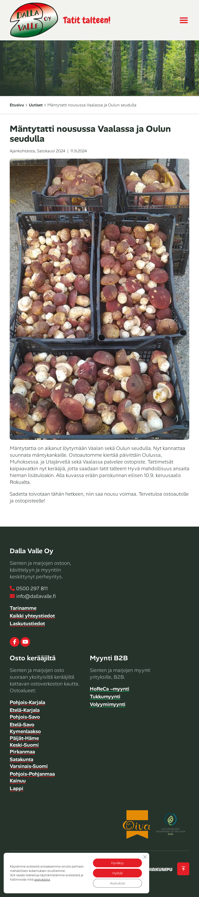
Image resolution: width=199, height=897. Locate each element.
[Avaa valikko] (183, 20)
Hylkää (117, 873)
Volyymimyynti (107, 704)
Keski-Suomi (24, 745)
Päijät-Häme (24, 738)
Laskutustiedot (27, 623)
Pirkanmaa (22, 751)
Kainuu (18, 780)
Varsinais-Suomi (29, 766)
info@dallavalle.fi (36, 596)
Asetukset (117, 883)
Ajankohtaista (22, 151)
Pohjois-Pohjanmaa (32, 774)
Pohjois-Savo (25, 716)
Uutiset (36, 105)
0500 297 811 (32, 588)
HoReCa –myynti (109, 688)
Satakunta (21, 759)
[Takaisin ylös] (183, 868)
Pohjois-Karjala (27, 702)
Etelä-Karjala (25, 710)
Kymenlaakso (25, 731)
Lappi (16, 788)
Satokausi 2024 (51, 151)
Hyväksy (117, 863)
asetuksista (42, 879)
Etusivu (17, 105)
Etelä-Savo (22, 724)
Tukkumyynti (105, 696)
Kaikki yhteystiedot (32, 615)
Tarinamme (23, 608)
